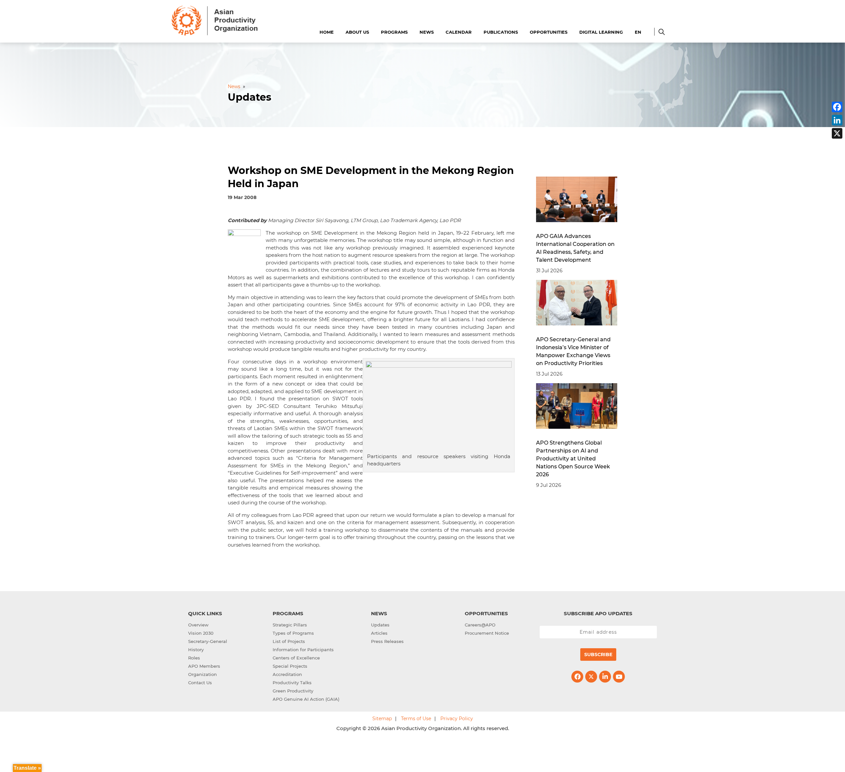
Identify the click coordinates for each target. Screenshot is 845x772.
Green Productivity (293, 690)
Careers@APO (480, 624)
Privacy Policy (456, 719)
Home (327, 32)
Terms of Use (416, 719)
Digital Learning (601, 32)
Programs (394, 32)
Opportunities (548, 32)
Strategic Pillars (290, 624)
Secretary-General (207, 641)
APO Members (204, 666)
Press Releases (387, 641)
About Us (357, 32)
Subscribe (598, 654)
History (196, 649)
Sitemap (382, 719)
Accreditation (287, 674)
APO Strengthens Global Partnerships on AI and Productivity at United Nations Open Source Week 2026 (573, 459)
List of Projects (289, 641)
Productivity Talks (292, 682)
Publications (501, 32)
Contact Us (200, 682)
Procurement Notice (487, 633)
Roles (194, 657)
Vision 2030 (201, 633)
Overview (198, 624)
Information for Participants (303, 649)
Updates (380, 624)
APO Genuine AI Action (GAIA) (306, 699)
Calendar (459, 32)
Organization (202, 674)
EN (638, 32)
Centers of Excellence (296, 657)
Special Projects (290, 666)
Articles (379, 633)
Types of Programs (293, 633)
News (427, 32)
